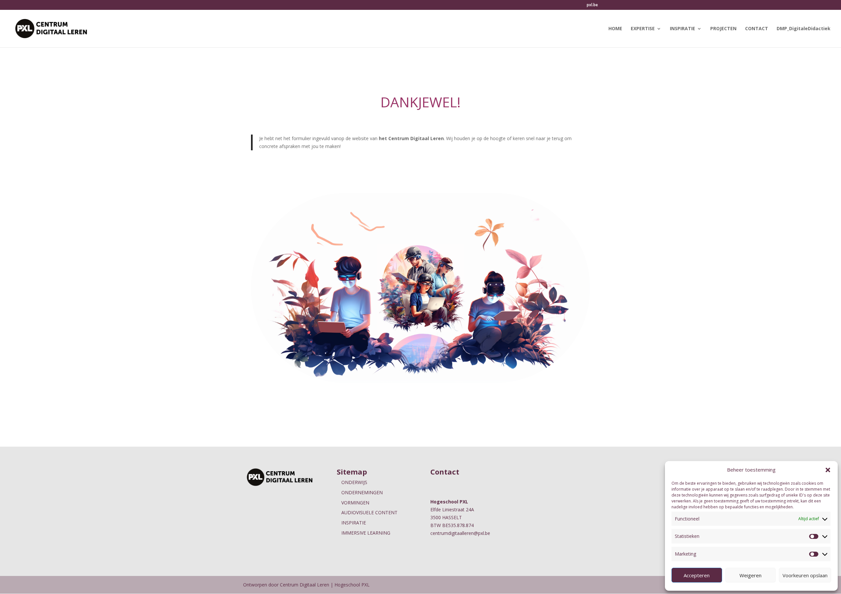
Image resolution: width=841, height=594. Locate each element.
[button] (828, 470)
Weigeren (750, 575)
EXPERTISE (643, 29)
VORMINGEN (355, 502)
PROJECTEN (723, 29)
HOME (615, 29)
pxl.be (592, 5)
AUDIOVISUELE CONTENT (369, 512)
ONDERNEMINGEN (362, 492)
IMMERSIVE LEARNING (365, 533)
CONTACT (756, 29)
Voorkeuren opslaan (805, 575)
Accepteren (697, 575)
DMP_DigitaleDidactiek (803, 29)
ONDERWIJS (354, 482)
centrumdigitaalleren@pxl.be (460, 533)
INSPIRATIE (682, 29)
